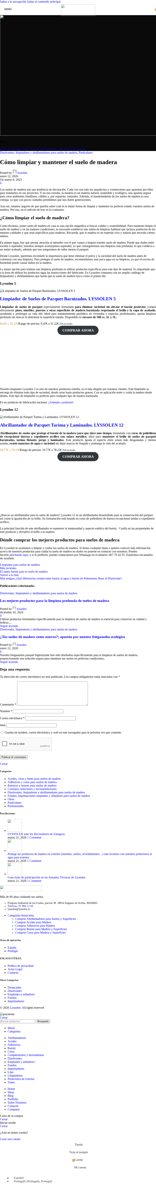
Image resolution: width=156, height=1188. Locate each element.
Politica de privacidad (20, 965)
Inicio (3, 149)
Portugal (13, 951)
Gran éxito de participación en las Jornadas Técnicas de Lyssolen (46, 877)
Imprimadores (16, 1001)
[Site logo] (78, 14)
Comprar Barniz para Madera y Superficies (41, 929)
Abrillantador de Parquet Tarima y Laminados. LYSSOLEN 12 (61, 425)
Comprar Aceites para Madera (33, 922)
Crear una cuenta (10, 1139)
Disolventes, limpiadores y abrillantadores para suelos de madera (46, 149)
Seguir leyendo (9, 626)
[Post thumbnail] (15, 830)
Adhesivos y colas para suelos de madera (32, 782)
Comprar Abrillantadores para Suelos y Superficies (45, 918)
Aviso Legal (15, 969)
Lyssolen (15, 1007)
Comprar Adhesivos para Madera (35, 925)
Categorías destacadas (21, 915)
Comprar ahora (78, 330)
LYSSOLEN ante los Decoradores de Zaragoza (36, 834)
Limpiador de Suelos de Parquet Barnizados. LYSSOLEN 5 (58, 298)
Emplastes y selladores (21, 994)
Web (3, 725)
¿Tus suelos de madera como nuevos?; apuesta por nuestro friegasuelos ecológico (62, 637)
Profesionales (16, 806)
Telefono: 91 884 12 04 (20, 906)
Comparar (14, 1109)
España (12, 947)
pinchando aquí (19, 554)
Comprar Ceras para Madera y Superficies (40, 932)
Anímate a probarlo (60, 402)
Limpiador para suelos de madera (20, 564)
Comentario (8, 704)
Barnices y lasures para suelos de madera (32, 785)
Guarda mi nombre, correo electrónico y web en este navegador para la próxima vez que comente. (63, 732)
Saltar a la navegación (13, 1)
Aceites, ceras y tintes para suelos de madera (34, 778)
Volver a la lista (9, 575)
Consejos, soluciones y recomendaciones (32, 789)
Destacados (14, 987)
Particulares (86, 152)
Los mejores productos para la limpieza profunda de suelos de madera (54, 601)
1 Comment (34, 837)
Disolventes (15, 991)
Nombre (6, 711)
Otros (11, 799)
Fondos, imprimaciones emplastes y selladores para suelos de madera (49, 795)
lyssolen (22, 172)
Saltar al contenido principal (43, 1)
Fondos (12, 997)
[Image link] (21, 890)
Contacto (13, 972)
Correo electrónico (12, 718)
